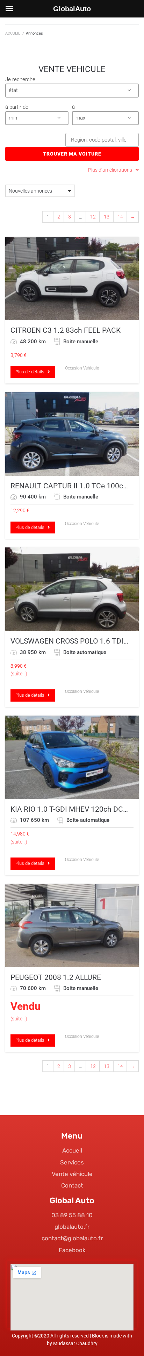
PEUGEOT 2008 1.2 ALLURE (55, 977)
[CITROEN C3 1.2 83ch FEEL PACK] (72, 279)
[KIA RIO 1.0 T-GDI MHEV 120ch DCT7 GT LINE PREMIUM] (72, 757)
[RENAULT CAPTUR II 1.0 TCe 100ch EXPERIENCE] (72, 434)
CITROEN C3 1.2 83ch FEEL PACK (65, 330)
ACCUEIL (12, 33)
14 (120, 217)
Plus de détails (31, 371)
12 (93, 217)
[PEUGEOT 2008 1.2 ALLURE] (72, 925)
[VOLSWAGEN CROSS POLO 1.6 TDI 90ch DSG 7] (72, 589)
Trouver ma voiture (72, 154)
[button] (72, 91)
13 (106, 217)
